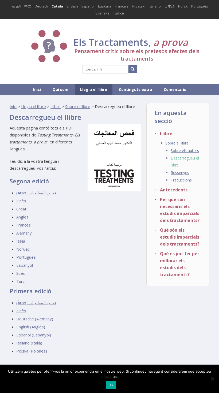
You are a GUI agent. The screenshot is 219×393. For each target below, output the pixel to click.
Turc (20, 281)
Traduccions (181, 180)
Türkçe (118, 13)
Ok (110, 385)
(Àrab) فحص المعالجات (36, 192)
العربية (16, 6)
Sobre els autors (185, 150)
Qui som (60, 89)
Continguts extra (135, 89)
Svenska (102, 13)
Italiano (155, 6)
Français (121, 6)
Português (199, 6)
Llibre (55, 106)
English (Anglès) (30, 326)
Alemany (24, 233)
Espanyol (24, 265)
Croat (21, 209)
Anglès (22, 217)
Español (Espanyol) (33, 335)
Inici (37, 89)
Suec (20, 273)
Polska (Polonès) (31, 351)
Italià (20, 241)
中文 (27, 6)
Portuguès (26, 257)
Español (88, 6)
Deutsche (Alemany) (34, 318)
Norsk (183, 6)
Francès (23, 225)
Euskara (104, 6)
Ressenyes (180, 172)
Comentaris (175, 89)
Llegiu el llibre (93, 89)
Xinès (21, 200)
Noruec (23, 249)
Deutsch (41, 6)
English (72, 6)
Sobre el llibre (77, 106)
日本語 (169, 6)
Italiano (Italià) (29, 343)
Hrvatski (138, 6)
